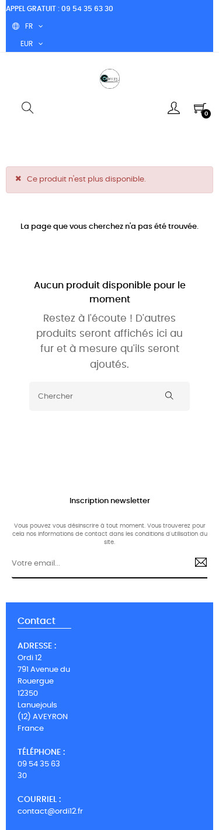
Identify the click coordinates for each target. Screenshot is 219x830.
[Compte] (174, 107)
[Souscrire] (196, 563)
